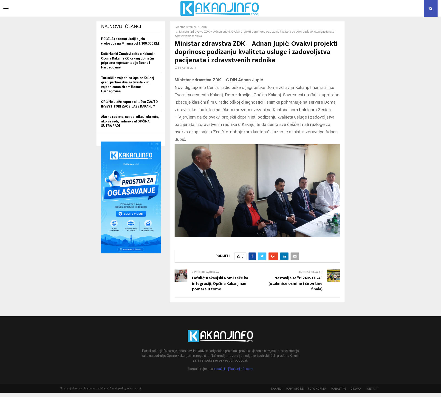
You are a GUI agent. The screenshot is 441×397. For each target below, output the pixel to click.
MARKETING (338, 388)
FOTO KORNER (317, 388)
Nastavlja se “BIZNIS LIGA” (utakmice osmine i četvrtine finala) (295, 284)
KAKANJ (276, 388)
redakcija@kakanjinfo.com (233, 369)
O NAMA (356, 388)
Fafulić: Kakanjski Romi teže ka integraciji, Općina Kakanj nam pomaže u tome (220, 284)
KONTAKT (371, 388)
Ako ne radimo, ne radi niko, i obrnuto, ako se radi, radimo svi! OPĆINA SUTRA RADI (130, 121)
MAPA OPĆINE (295, 388)
